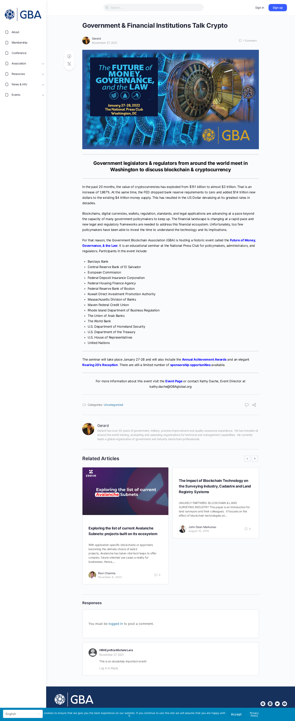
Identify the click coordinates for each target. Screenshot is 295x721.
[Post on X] (69, 64)
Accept (236, 714)
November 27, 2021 (104, 42)
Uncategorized (113, 404)
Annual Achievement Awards (204, 359)
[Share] (254, 405)
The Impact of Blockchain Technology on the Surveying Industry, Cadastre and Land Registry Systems (215, 486)
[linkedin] (270, 703)
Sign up (278, 7)
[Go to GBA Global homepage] (23, 13)
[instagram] (262, 703)
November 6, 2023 (110, 577)
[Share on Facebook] (69, 56)
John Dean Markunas (202, 527)
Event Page (174, 381)
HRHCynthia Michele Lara (116, 650)
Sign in (259, 7)
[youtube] (284, 703)
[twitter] (277, 703)
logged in (116, 624)
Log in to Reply (108, 668)
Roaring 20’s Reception (100, 365)
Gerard (96, 38)
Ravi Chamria (106, 573)
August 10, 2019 (198, 530)
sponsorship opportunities (190, 365)
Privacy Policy (254, 714)
